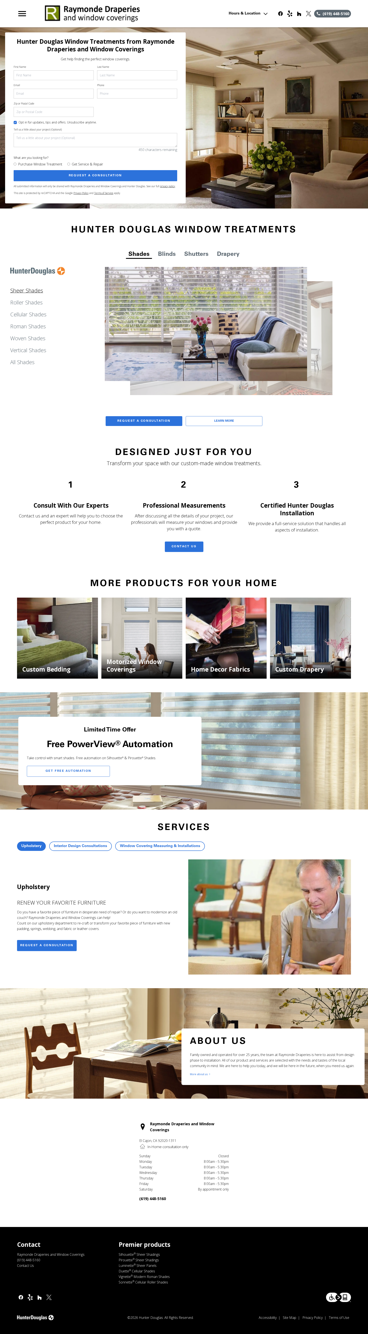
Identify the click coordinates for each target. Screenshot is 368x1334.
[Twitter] (308, 13)
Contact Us (184, 546)
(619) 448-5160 (152, 1198)
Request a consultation (46, 945)
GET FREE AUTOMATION (68, 771)
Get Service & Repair (87, 164)
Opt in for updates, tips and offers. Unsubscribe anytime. (58, 122)
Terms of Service (103, 193)
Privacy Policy (81, 193)
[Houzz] (299, 13)
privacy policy (167, 186)
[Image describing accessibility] (338, 1297)
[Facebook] (280, 13)
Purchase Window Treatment (40, 164)
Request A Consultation (144, 421)
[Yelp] (290, 13)
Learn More (224, 421)
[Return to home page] (105, 13)
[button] (22, 14)
